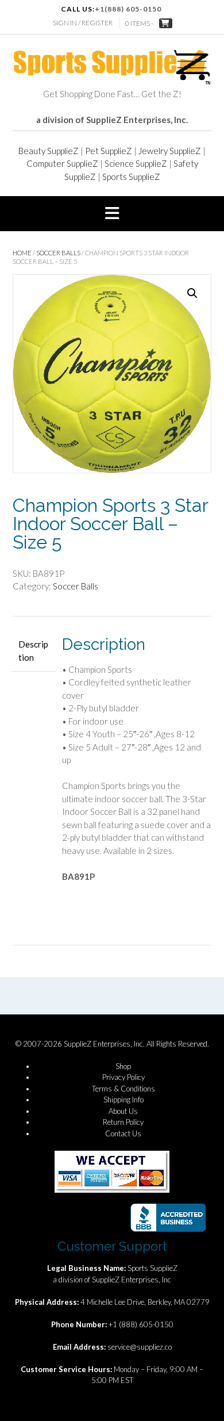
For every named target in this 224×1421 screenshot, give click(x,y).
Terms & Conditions (123, 1088)
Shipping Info (123, 1099)
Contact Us (123, 1133)
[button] (112, 214)
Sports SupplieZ (131, 176)
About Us (123, 1111)
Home (22, 252)
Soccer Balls (58, 252)
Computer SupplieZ (62, 163)
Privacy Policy (123, 1077)
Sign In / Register (83, 22)
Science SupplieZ (136, 163)
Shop (123, 1066)
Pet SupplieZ (108, 150)
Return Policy (123, 1122)
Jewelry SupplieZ (169, 150)
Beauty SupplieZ (48, 150)
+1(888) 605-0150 (128, 9)
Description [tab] (33, 650)
